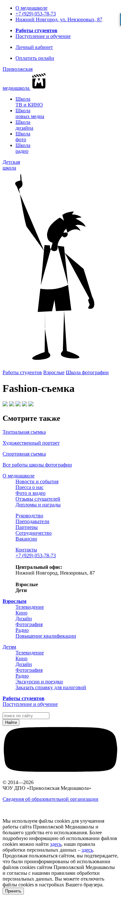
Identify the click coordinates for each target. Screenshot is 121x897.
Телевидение (29, 607)
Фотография (29, 624)
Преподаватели (32, 521)
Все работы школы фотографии (37, 464)
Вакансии (26, 538)
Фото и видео (30, 493)
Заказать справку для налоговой (50, 687)
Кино (21, 612)
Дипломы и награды (38, 504)
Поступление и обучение (43, 36)
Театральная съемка (24, 432)
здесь (55, 844)
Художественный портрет (31, 443)
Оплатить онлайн (34, 58)
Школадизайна (24, 125)
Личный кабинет (34, 47)
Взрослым (14, 601)
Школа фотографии (87, 372)
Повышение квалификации (45, 636)
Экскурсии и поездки (39, 681)
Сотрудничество (33, 533)
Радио (22, 630)
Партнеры (26, 527)
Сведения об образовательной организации (50, 799)
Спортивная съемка (24, 454)
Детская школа (11, 165)
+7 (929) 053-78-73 (35, 13)
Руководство (29, 515)
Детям (9, 647)
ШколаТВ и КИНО (29, 101)
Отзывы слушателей (37, 499)
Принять (13, 891)
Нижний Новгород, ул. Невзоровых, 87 (58, 19)
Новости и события (36, 481)
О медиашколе (31, 8)
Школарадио (22, 148)
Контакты (26, 549)
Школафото (22, 136)
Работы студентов (36, 30)
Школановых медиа (29, 113)
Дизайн (23, 618)
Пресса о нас (29, 487)
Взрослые (54, 372)
